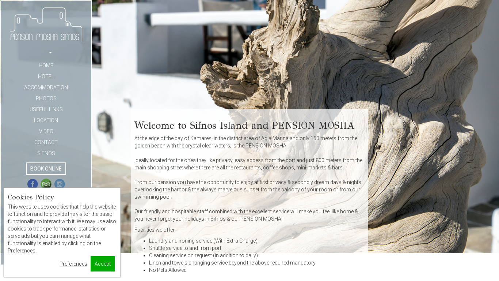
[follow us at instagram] (59, 184)
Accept (103, 264)
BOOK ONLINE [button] (46, 169)
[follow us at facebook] (32, 184)
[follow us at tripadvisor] (46, 184)
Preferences (73, 264)
